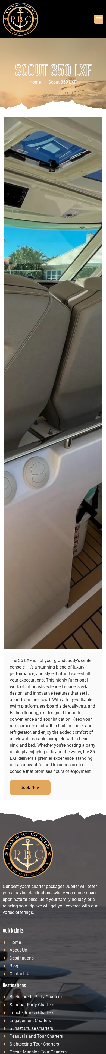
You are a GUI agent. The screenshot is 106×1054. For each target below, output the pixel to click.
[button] (98, 19)
